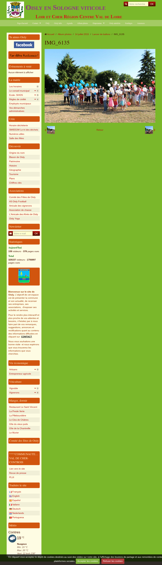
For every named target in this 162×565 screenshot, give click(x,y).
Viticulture (15, 382)
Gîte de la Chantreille (19, 428)
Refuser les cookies (113, 561)
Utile (12, 119)
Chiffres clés (15, 182)
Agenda (69, 23)
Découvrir (15, 146)
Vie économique (18, 363)
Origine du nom (17, 153)
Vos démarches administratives (17, 109)
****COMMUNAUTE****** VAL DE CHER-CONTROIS (26, 458)
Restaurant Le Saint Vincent (23, 407)
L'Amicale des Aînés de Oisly (23, 214)
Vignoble (23, 388)
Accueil (50, 34)
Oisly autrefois (114, 23)
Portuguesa (18, 517)
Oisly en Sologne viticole (66, 7)
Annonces (141, 23)
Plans (12, 178)
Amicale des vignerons (20, 205)
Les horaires (23, 86)
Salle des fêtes (16, 138)
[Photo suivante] (150, 130)
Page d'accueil (22, 23)
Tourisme (13, 174)
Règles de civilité (23, 99)
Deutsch (16, 509)
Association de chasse (20, 210)
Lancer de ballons (101, 34)
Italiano (16, 504)
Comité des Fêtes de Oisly (22, 197)
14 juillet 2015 (82, 34)
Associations (16, 191)
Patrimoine (14, 161)
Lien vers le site (17, 468)
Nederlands (18, 513)
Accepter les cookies (87, 561)
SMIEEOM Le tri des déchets (23, 129)
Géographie (15, 170)
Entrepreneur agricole (20, 373)
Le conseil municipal (23, 90)
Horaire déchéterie (18, 125)
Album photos (82, 23)
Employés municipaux (20, 103)
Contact (35, 23)
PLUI (11, 477)
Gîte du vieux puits (18, 424)
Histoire (13, 165)
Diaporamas (97, 23)
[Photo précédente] (50, 130)
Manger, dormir (18, 400)
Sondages (128, 23)
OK (151, 4)
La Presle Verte (17, 411)
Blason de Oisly (17, 157)
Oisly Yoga (14, 218)
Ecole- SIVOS (23, 95)
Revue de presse (17, 473)
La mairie (14, 80)
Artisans (23, 369)
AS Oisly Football (17, 201)
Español (16, 500)
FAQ (47, 23)
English (16, 496)
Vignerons (23, 392)
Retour (100, 130)
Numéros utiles (16, 134)
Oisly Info (58, 23)
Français (16, 491)
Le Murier (14, 432)
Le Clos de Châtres (18, 420)
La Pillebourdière (17, 415)
